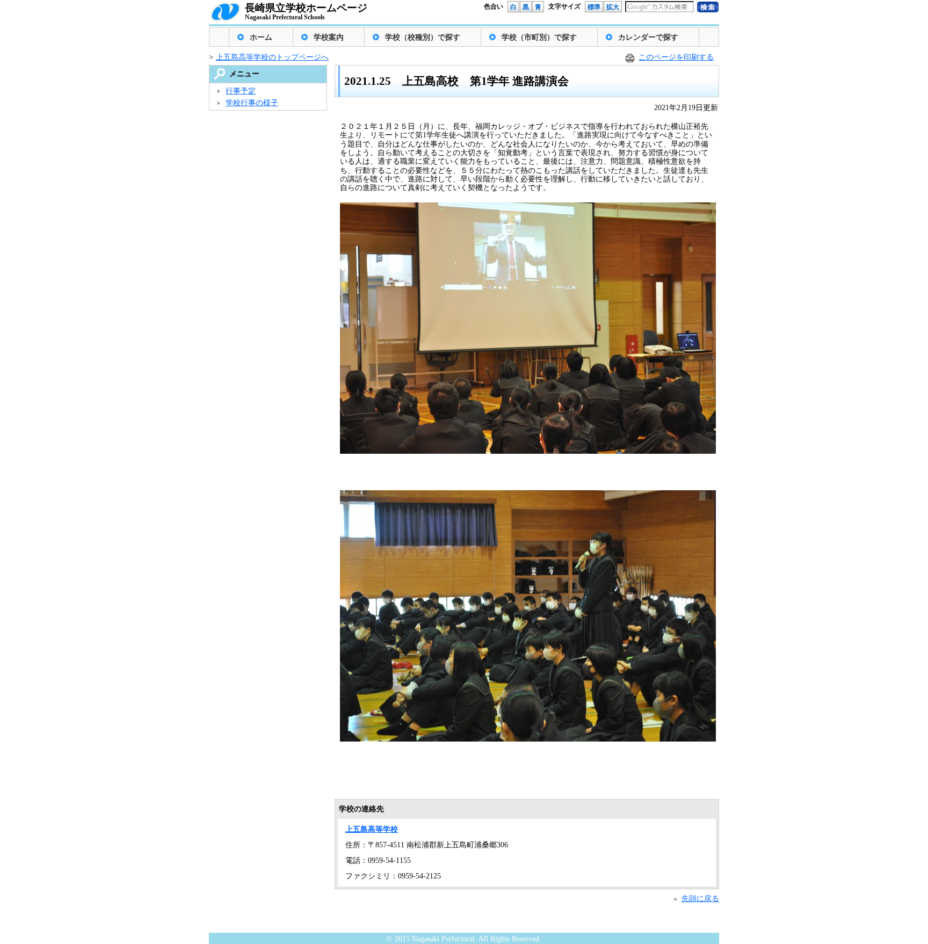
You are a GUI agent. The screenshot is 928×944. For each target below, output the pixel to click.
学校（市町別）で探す (539, 37)
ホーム (261, 37)
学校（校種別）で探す (422, 37)
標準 (594, 7)
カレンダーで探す (648, 37)
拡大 (612, 7)
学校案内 (329, 37)
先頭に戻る (700, 899)
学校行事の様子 (252, 103)
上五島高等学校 (371, 829)
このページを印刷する (676, 57)
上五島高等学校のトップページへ (272, 57)
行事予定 (241, 91)
